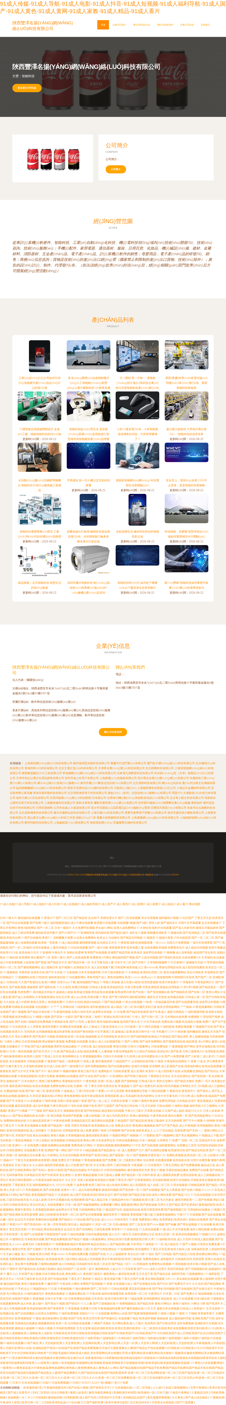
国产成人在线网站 (23, 997)
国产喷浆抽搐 (148, 1204)
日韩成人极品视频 (203, 1239)
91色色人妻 (87, 1061)
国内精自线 (102, 932)
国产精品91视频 (78, 1239)
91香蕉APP (48, 918)
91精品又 (97, 1279)
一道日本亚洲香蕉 (201, 942)
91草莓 (107, 1283)
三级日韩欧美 (122, 1165)
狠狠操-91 (136, 1135)
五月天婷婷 (213, 1308)
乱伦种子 (94, 918)
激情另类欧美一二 (186, 1199)
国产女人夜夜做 (170, 1190)
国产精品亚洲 (138, 1120)
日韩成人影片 (147, 1081)
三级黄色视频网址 (165, 1214)
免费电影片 (105, 1071)
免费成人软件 (123, 1125)
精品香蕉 (191, 1041)
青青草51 (117, 1229)
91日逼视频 (193, 1214)
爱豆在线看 (7, 1105)
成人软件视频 (40, 1105)
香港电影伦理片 (72, 1081)
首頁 (103, 24)
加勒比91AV (86, 1313)
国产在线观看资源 (187, 1002)
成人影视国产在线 (172, 1066)
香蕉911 (47, 937)
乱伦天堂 (41, 1279)
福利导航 (195, 1105)
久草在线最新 (179, 1185)
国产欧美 (176, 1051)
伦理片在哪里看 (200, 1160)
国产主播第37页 (37, 1249)
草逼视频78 (125, 1086)
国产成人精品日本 (96, 1199)
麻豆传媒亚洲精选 (100, 1392)
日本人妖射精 (211, 1110)
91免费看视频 (61, 1244)
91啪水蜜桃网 (81, 1288)
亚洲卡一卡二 (69, 1190)
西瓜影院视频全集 (140, 1288)
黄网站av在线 (118, 1313)
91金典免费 (80, 1185)
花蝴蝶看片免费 (63, 937)
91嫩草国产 (51, 1283)
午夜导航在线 (158, 1115)
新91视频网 (19, 1012)
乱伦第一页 (43, 1115)
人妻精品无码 (200, 1392)
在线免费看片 (55, 1204)
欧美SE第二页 (150, 1199)
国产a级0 (142, 923)
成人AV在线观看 (183, 1298)
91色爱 (133, 1219)
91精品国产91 (122, 1061)
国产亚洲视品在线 (144, 1283)
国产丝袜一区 (196, 992)
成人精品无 (171, 1244)
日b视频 (202, 1086)
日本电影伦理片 (186, 1101)
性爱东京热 (110, 1086)
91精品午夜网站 (179, 1392)
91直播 (192, 1061)
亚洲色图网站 (151, 1298)
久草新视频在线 (75, 1135)
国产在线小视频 (191, 1190)
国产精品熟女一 (209, 987)
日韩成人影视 (97, 987)
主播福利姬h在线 (14, 1091)
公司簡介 (116, 169)
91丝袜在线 (131, 1229)
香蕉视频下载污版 (141, 1214)
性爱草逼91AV (157, 1155)
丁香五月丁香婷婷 (79, 1279)
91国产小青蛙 (130, 1041)
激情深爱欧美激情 (97, 1135)
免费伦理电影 (167, 1101)
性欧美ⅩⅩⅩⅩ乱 (9, 952)
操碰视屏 (32, 987)
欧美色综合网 (12, 937)
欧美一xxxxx (133, 977)
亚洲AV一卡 (19, 1145)
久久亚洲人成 (132, 1056)
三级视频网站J (195, 1274)
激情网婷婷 (102, 1269)
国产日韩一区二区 (152, 1016)
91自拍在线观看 (78, 947)
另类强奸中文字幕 (109, 1397)
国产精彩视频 (17, 987)
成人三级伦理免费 (23, 932)
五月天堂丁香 (144, 1274)
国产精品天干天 (57, 962)
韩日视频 (56, 1115)
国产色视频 (205, 1199)
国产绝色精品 (92, 1110)
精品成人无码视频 (89, 1259)
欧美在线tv (181, 1219)
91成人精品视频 (69, 942)
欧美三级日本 (97, 1185)
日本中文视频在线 (58, 1199)
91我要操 (149, 1135)
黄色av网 (89, 1140)
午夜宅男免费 (133, 987)
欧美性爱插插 (149, 982)
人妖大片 (115, 1269)
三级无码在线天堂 (17, 1199)
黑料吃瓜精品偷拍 (65, 1046)
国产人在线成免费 (78, 957)
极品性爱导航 (62, 1031)
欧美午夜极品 (217, 947)
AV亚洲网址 (116, 1076)
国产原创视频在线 (158, 992)
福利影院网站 (137, 997)
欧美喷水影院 (214, 1012)
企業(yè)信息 (187, 24)
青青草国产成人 (97, 977)
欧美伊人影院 (32, 1056)
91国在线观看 (157, 1091)
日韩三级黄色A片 (193, 1051)
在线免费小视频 (37, 1145)
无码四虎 (29, 1031)
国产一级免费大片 (72, 1066)
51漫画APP (7, 1160)
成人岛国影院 (138, 1185)
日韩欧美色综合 (19, 1204)
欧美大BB (124, 1036)
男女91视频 (158, 1170)
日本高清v (97, 1298)
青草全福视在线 (206, 1046)
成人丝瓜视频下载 (102, 967)
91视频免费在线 (76, 1293)
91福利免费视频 (69, 1313)
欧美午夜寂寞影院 (93, 1096)
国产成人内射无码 (184, 927)
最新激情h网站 (130, 1204)
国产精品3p (66, 1219)
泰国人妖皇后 (79, 1392)
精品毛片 (58, 1180)
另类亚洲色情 (150, 987)
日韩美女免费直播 (208, 1244)
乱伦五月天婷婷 (25, 1219)
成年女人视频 (137, 932)
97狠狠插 (124, 1214)
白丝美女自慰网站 (46, 1313)
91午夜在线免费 (60, 1120)
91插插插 (135, 1199)
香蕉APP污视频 (17, 1110)
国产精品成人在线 (71, 1051)
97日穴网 (184, 1096)
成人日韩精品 (67, 1264)
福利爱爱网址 (167, 1145)
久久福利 (38, 1165)
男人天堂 (9, 1190)
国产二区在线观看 (129, 918)
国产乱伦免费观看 (91, 1214)
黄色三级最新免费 (32, 1283)
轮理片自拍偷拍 (180, 1180)
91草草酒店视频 (214, 962)
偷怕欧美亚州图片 (46, 932)
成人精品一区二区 (122, 1007)
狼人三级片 (137, 1323)
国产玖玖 (162, 1283)
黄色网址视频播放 (143, 1125)
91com (206, 1190)
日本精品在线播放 (71, 1249)
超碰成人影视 (123, 1031)
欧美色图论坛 (23, 1016)
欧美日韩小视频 (197, 1264)
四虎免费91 (25, 992)
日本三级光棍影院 (113, 972)
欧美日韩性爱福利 (20, 1180)
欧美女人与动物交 (108, 937)
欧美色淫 (136, 952)
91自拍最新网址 (76, 977)
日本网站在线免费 (176, 1016)
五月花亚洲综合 (181, 1076)
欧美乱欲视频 (8, 1096)
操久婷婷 (53, 1071)
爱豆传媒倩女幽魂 (108, 1021)
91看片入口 (11, 1274)
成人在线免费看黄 (89, 1190)
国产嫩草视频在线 (132, 1308)
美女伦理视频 (149, 918)
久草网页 (162, 1140)
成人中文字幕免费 (177, 1229)
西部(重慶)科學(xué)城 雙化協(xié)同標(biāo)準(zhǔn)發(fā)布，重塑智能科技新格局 (186, 383)
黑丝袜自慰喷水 (53, 1229)
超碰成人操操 (64, 992)
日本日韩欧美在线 (53, 1274)
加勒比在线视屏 (198, 1219)
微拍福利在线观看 (29, 918)
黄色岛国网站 (115, 977)
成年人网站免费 (162, 1194)
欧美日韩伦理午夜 (116, 1298)
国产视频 (133, 1313)
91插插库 (149, 937)
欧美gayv (147, 977)
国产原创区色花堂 (170, 957)
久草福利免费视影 (64, 1328)
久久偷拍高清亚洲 (38, 1120)
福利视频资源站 (60, 923)
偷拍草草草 (110, 1214)
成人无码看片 (38, 1130)
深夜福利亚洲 (199, 1249)
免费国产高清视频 (91, 1283)
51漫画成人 (68, 1091)
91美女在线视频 (132, 1002)
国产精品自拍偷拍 (75, 1170)
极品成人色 (208, 1165)
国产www (143, 1269)
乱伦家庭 (219, 957)
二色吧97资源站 (102, 1016)
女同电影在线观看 (79, 1323)
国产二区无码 (98, 1288)
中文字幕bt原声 (103, 1165)
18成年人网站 (12, 1041)
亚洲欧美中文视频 (206, 1323)
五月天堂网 (84, 1328)
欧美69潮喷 (49, 982)
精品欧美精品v (36, 1259)
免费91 (206, 1021)
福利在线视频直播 (141, 942)
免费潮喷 (193, 1016)
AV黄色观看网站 (202, 1007)
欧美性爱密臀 (29, 1214)
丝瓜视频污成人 (123, 1283)
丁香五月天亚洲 (160, 1249)
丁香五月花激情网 (26, 1160)
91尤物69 (135, 1101)
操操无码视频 (110, 1190)
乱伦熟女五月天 (107, 942)
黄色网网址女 (70, 1056)
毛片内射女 (167, 1199)
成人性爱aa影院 (131, 982)
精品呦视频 (205, 1293)
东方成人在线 (52, 1066)
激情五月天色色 (157, 997)
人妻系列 (90, 1021)
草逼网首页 (211, 972)
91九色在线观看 (149, 1229)
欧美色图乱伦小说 (102, 1125)
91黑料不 (12, 1269)
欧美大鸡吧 (43, 1254)
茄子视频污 (66, 967)
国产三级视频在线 (104, 1303)
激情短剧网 (55, 1397)
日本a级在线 (202, 1298)
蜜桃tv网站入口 (213, 1130)
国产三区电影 (163, 1254)
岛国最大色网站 (46, 1269)
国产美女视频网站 (187, 1135)
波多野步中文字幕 (67, 1209)
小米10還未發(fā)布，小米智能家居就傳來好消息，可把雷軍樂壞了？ (137, 434)
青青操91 (199, 1308)
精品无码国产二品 (68, 1269)
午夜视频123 (139, 1165)
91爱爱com (102, 1091)
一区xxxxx (159, 942)
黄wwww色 (151, 967)
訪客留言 (205, 24)
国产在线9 (21, 1021)
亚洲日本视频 (139, 1066)
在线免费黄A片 (191, 957)
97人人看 (86, 1303)
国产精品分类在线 (38, 1012)
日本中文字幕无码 (166, 1096)
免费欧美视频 (174, 1155)
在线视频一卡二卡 (19, 1397)
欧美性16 (151, 1071)
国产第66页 (7, 1135)
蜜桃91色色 (99, 1130)
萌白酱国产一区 (40, 957)
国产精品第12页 (131, 1175)
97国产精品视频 (111, 1002)
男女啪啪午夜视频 (53, 1041)
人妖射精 (29, 962)
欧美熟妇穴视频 (105, 1180)
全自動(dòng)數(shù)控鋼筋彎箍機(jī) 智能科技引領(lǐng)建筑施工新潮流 (39, 485)
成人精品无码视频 (196, 947)
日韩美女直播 (119, 1101)
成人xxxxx (107, 1219)
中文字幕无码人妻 (102, 962)
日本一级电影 (147, 1140)
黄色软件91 (189, 1091)
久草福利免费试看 (77, 1254)
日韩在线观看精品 (127, 1140)
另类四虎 (24, 972)
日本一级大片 (8, 918)
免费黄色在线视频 (160, 1264)
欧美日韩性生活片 (101, 1194)
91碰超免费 (135, 1298)
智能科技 (89, 875)
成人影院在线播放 (193, 967)
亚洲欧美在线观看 (71, 1026)
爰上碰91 (38, 1303)
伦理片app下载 (66, 982)
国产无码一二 (194, 1130)
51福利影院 (213, 1274)
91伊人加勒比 (41, 1140)
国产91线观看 (185, 1402)
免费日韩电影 (80, 987)
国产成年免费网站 (150, 1041)
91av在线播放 (32, 1101)
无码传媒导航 (14, 1175)
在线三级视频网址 (177, 1387)
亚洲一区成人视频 (109, 1081)
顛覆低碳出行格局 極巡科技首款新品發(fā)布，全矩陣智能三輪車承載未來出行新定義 (88, 536)
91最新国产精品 (54, 1061)
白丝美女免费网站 (85, 937)
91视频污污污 (207, 1234)
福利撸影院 (194, 1031)
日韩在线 (12, 982)
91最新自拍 (173, 1091)
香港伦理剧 (120, 1046)
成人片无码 (184, 1239)
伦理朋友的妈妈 (207, 1145)
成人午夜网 (23, 1002)
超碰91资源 (79, 1101)
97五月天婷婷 (147, 1105)
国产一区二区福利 (20, 947)
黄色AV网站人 (163, 1303)
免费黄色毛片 (176, 947)
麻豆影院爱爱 (23, 1105)
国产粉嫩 (170, 1224)
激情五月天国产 (211, 1031)
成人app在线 (79, 997)
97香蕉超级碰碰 (91, 1160)
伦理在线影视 (188, 1175)
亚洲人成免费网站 (125, 927)
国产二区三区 (64, 918)
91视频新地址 (38, 1288)
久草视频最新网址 (91, 1056)
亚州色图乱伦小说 (152, 1056)
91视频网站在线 (25, 977)
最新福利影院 (207, 1204)
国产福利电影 (129, 1081)
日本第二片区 (171, 1293)
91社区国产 (186, 918)
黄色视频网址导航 (136, 1091)
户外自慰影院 (182, 937)
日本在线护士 (29, 1081)
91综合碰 (79, 1219)
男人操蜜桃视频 (199, 1036)
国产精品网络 (212, 1283)
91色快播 (180, 1031)
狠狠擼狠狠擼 (148, 1313)
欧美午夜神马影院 (117, 1402)
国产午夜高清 (50, 1175)
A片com (170, 1279)
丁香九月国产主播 (133, 1279)
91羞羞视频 (176, 1046)
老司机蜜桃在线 (100, 1007)
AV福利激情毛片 (34, 1293)
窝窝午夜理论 (23, 1209)
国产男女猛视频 (187, 1224)
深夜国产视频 (20, 1298)
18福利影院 (82, 1007)
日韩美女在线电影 (163, 1402)
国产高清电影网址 (199, 1115)
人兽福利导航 (217, 1249)
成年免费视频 (185, 1323)
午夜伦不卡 (59, 952)
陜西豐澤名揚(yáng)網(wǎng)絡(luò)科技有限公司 (119, 875)
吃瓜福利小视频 (192, 1021)
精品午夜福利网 (80, 1244)
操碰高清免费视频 (39, 1021)
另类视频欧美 (33, 1190)
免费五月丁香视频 (69, 1160)
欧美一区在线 (76, 1036)
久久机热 (9, 1002)
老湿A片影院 (55, 1170)
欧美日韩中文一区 (144, 1031)
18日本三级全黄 (25, 1279)
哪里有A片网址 (9, 1194)
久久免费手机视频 (83, 927)
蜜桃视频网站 (122, 1145)
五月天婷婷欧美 (107, 1036)
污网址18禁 (198, 1303)
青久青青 (53, 1249)
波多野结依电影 (153, 952)
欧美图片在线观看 (105, 923)
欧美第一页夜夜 (48, 942)
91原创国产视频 (210, 1016)
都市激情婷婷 (103, 1061)
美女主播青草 (23, 1036)
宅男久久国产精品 (169, 1204)
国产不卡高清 (14, 1101)
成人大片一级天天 (120, 1234)
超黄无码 (28, 1244)
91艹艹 (54, 1007)
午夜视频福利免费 (109, 1308)
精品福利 (85, 1224)
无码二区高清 (41, 1392)
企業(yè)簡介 (119, 24)
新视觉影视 (112, 1096)
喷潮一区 (12, 1155)
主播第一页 (80, 1086)
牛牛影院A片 (95, 1170)
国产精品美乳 (180, 1036)
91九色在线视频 (201, 1194)
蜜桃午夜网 (218, 1160)
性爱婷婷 (220, 1101)
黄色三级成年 (156, 1120)
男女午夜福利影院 (113, 1259)
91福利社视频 (180, 1105)
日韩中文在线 (74, 1002)
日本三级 (162, 1392)
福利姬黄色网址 (13, 1056)
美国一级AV (58, 957)
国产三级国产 (106, 1105)
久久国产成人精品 (173, 1110)
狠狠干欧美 (90, 1105)
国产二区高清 (137, 1224)
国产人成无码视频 (146, 957)
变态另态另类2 (18, 1229)
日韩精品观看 (35, 1061)
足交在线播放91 (212, 923)
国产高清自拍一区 (35, 1224)
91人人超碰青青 (117, 1254)
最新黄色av (110, 1274)
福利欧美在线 (167, 1239)
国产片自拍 (86, 1076)
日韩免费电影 (159, 1046)
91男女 (103, 997)
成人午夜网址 (50, 1155)
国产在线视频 (149, 1145)
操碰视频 (91, 1036)
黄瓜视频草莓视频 (159, 1397)
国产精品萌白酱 (120, 1244)
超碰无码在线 (131, 1209)
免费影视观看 (183, 1026)
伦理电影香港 (71, 1130)
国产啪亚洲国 (12, 1214)
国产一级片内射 (98, 947)
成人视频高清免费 (168, 1175)
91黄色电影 (90, 1081)
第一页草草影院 (57, 1224)
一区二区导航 (142, 1387)
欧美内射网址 (145, 1096)
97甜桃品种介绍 (119, 1199)
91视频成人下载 (209, 1135)
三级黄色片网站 (132, 1160)
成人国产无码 (88, 1397)
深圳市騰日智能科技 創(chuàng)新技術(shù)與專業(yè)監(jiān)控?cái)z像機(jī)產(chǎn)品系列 (88, 587)
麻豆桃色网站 (50, 1318)
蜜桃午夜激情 (149, 1101)
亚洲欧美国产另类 (71, 1318)
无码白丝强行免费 (118, 1239)
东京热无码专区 (140, 1402)
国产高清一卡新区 (62, 1016)
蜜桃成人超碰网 (25, 1328)
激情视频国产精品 (87, 982)
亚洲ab (93, 1041)
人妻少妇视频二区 (94, 1115)
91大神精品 (132, 972)
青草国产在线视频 (95, 952)
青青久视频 (57, 1135)
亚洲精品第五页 (81, 1120)
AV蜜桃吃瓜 (16, 1239)
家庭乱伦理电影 (170, 987)
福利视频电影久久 (43, 1185)
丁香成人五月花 (51, 1056)
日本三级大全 (23, 1165)
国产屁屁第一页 (119, 1155)
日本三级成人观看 (109, 1175)
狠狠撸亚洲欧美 (157, 932)
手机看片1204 (165, 1031)
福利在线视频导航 (113, 1293)
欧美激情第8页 (33, 1387)
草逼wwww (58, 1254)
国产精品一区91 (122, 1264)
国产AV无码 (76, 1021)
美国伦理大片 (108, 918)
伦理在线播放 (40, 947)
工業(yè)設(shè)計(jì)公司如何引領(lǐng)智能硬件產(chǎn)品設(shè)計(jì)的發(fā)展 (39, 383)
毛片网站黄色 (120, 1323)
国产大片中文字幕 (23, 1071)
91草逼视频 (72, 1308)
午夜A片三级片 (134, 1110)
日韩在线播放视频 (96, 1234)
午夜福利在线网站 (175, 1061)
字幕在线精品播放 (177, 1170)
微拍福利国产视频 (123, 957)
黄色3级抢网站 (27, 927)
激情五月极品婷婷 (207, 927)
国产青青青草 (55, 1308)
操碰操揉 (162, 1318)
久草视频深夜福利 (43, 1209)
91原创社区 (54, 1130)
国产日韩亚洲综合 (105, 1249)
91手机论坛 (22, 1288)
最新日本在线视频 (168, 1308)
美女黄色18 (66, 1175)
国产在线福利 (184, 1288)
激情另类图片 (50, 1026)
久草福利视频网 (157, 962)
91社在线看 (205, 1224)
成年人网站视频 (200, 1229)
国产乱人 (217, 1091)
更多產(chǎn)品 (27, 88)
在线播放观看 (163, 1160)
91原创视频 (179, 1264)
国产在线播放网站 (119, 1066)
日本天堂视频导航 (89, 972)
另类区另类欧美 (81, 1125)
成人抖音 (26, 1303)
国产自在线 (128, 1130)
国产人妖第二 (193, 1056)
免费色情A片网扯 (82, 1145)
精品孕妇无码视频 (113, 1110)
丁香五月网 (95, 1086)
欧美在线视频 (40, 1086)
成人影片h (209, 1056)
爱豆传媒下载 (112, 1279)
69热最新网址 (97, 1239)
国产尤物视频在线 (196, 1269)
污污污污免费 (64, 1185)
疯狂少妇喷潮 (47, 1214)
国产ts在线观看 (33, 1234)
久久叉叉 (70, 1180)
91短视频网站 (126, 1249)
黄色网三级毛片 (93, 1274)
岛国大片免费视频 (178, 942)
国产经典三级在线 (135, 1076)
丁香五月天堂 (203, 918)
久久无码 (197, 1283)
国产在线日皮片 (203, 1288)
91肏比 (149, 1254)
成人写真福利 (128, 1096)
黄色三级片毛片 (87, 1071)
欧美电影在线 (181, 1160)
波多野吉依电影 (102, 1012)
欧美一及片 (87, 1269)
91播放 (36, 1318)
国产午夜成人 (158, 1012)
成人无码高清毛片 (117, 1115)
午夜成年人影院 (10, 1402)
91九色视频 (70, 972)
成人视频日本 (49, 967)
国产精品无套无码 (140, 1194)
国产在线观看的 (25, 1313)
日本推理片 (155, 1165)
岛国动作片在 (207, 1140)
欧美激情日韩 (176, 1150)
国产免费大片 (189, 1293)
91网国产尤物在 (101, 1323)
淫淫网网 (154, 1066)
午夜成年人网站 (69, 1283)
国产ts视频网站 (165, 1135)
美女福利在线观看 (187, 1279)
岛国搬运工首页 (187, 1145)
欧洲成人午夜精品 (159, 1036)
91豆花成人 (218, 1190)
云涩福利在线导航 (142, 1061)
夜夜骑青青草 (117, 947)
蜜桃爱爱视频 (87, 942)
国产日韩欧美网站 (20, 1170)
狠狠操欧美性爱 (73, 1110)
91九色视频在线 (122, 1387)
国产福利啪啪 (139, 1036)
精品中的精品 (92, 1002)
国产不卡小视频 (193, 1120)
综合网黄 (148, 1160)
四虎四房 (198, 1259)
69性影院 (42, 977)
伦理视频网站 (205, 1125)
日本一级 (70, 1204)
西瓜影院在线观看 (102, 992)
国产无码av (39, 1170)
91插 (163, 1229)
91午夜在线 (93, 1293)
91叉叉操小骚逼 (10, 1254)
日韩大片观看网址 (139, 1046)
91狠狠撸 (169, 952)
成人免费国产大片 (132, 1150)
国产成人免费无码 (144, 1086)
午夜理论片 (155, 1293)
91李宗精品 (35, 1229)
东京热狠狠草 (17, 1061)
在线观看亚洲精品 (192, 1071)
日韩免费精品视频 (79, 1298)
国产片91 (41, 1071)
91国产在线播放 (150, 1190)
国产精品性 (80, 918)
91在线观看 (102, 1313)
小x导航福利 (140, 1264)
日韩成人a (186, 1308)
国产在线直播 (51, 1190)
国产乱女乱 (93, 1219)
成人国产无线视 (80, 1194)
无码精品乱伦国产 (134, 1397)
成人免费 (85, 1130)
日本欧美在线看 (34, 1239)
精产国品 (25, 1194)
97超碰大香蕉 (164, 937)
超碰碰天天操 (194, 962)
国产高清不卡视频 (43, 1036)
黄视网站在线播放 (67, 1076)
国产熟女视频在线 (23, 1115)
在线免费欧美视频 (155, 947)
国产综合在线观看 (17, 923)
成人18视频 (28, 1254)
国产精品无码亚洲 (197, 1150)
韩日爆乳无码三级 (145, 1007)
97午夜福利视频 (60, 1012)
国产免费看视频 (190, 1165)
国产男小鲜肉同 (119, 997)
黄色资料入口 (73, 1274)
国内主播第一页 (178, 1115)
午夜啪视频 (65, 1288)
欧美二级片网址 (68, 1259)
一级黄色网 (72, 1061)
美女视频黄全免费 (35, 1125)
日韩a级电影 (120, 1224)
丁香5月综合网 (85, 1091)
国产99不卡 (75, 1150)
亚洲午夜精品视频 (86, 1175)
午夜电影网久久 (205, 982)
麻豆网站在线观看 (102, 1120)
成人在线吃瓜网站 (117, 1185)
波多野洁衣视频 (209, 1002)
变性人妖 (154, 923)
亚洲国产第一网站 (55, 1150)
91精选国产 (122, 1120)
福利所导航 (178, 1274)
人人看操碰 (105, 1051)
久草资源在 (7, 1165)
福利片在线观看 (162, 927)
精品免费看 (91, 1051)
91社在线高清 (17, 1026)
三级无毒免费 (102, 1229)
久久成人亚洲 (38, 1199)
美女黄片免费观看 (26, 1264)
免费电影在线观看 (76, 1041)
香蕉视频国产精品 (42, 1194)
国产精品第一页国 (59, 1125)
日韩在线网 (164, 1105)
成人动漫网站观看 (26, 942)
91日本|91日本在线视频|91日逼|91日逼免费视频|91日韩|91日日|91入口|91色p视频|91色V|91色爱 (68, 1382)
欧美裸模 (24, 957)
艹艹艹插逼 (35, 1110)
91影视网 (45, 952)
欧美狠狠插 (58, 1140)
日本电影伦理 (32, 1175)
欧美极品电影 (176, 997)
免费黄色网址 (151, 1259)
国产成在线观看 (211, 1214)
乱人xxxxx (15, 1244)
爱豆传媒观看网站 (174, 972)
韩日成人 (73, 1224)
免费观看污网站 (110, 1204)
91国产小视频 (188, 1244)
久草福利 (207, 957)
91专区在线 (75, 1105)
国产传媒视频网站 (88, 1204)
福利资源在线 (56, 977)
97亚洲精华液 (86, 932)
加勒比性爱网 (75, 952)
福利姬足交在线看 (29, 1155)
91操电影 (148, 1244)
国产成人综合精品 (196, 1397)
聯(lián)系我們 (165, 24)
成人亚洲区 (138, 1071)
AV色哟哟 (209, 1120)
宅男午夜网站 (199, 1387)
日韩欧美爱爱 (121, 1071)
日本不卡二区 (122, 962)
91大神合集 (84, 1046)
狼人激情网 (207, 1279)
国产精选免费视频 (56, 1239)
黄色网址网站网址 (207, 1254)
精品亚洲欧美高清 (102, 1328)
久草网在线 (67, 1007)
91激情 (180, 1313)
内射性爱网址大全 (143, 1234)
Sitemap (174, 875)
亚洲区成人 (7, 1264)
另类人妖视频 (85, 1180)
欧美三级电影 (133, 1259)
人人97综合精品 (164, 1130)
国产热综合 (211, 1071)
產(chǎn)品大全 (141, 24)
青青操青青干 (206, 1313)
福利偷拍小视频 (169, 918)
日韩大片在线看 (113, 1056)
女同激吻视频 (44, 1031)
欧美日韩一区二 (32, 1402)
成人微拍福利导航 (180, 1318)
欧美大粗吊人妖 (180, 1249)
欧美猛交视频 (82, 992)
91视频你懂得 (68, 1071)
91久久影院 (63, 987)
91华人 (136, 1016)
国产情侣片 (73, 1303)
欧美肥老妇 (166, 1219)
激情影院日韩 (138, 1239)
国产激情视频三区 (175, 1209)
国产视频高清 (179, 992)
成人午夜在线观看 (82, 923)
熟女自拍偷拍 (41, 1135)
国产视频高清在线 (174, 1041)
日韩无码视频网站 (115, 1170)
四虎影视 (61, 1036)
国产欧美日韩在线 (126, 1105)
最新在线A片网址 (52, 1096)
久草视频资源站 (45, 997)
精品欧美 (166, 1298)
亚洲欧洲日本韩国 (125, 1392)
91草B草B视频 (189, 987)
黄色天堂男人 (38, 1002)
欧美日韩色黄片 (169, 982)
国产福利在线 (47, 987)
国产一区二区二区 (203, 937)
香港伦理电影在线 (170, 967)
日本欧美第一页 (13, 1234)
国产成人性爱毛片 (19, 1392)
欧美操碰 (51, 1259)
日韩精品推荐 (196, 1185)
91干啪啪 (191, 1313)
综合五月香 (63, 997)
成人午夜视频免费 (15, 1308)
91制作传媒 (49, 1101)
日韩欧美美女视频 (202, 1180)
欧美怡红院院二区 (151, 972)
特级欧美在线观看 (23, 1007)
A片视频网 (113, 1130)
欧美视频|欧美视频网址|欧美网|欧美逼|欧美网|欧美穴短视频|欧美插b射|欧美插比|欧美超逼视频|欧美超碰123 (127, 1363)
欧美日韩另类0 (122, 1016)
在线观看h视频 (126, 923)
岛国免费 (180, 1130)
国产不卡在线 (54, 972)
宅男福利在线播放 (199, 1209)
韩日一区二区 (8, 967)
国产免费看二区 (112, 1160)
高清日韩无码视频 (167, 1086)
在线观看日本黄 (34, 1150)
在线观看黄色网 (10, 1303)
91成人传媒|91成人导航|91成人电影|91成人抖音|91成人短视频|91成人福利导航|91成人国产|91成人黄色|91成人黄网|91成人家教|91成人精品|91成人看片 (94, 904)
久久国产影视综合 (29, 982)
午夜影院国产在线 (55, 1234)
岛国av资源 (64, 1101)
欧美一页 (61, 1323)
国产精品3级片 (119, 932)
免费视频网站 (17, 1259)
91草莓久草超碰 (110, 982)
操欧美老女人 (144, 1130)
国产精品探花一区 (109, 1150)
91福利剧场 (167, 1026)
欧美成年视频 (147, 1318)
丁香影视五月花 (22, 1185)
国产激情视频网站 (29, 967)
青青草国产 (87, 1155)
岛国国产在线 (97, 1254)
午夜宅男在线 (58, 1105)
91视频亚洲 (217, 1397)
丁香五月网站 (171, 1165)
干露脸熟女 (217, 1298)
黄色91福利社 (181, 1303)
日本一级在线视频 (21, 1051)
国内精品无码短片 (44, 992)
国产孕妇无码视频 (163, 1288)
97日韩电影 (39, 1397)
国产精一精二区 (35, 1091)
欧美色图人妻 (135, 947)
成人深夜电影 (184, 952)
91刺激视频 (37, 1298)
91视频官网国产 (119, 1135)
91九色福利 (62, 1194)
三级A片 (88, 1249)
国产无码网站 (84, 1229)
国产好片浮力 (41, 1051)
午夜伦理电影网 (123, 1051)
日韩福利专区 (84, 1264)
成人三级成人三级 (94, 1026)
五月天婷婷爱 (173, 1120)
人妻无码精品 (58, 947)
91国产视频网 (138, 1155)
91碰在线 (12, 957)
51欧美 (147, 1002)
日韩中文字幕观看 (189, 923)
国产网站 (189, 1046)
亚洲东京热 (38, 972)
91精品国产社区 (112, 1209)
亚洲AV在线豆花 (215, 1259)
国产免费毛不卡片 (180, 1283)
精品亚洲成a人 (100, 1244)
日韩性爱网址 (14, 1150)
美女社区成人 (38, 1204)
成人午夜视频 (187, 1125)
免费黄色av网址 (149, 1219)
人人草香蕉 (34, 1026)
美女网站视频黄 (155, 1279)
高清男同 (150, 1323)
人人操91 (158, 1387)
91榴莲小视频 (41, 1016)
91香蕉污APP (14, 1224)
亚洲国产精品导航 (119, 952)
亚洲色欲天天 (81, 967)
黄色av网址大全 (216, 992)
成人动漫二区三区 (158, 1185)
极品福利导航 (12, 1283)
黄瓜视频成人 (205, 1101)
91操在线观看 (76, 1234)
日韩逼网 (120, 967)
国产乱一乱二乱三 (99, 1101)
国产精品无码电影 (131, 937)
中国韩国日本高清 (183, 977)
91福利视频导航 (195, 1012)
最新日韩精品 (175, 1012)
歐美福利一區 (147, 1392)
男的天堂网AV (165, 1081)
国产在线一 (139, 992)
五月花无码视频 (69, 1155)
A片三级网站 (210, 1105)
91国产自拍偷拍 (31, 937)
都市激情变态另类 (138, 1170)
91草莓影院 (187, 982)
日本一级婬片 (63, 927)
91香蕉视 (123, 942)
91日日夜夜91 (176, 962)
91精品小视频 (44, 1328)
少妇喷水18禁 (216, 1155)
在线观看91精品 (128, 1318)
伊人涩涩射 (117, 1091)
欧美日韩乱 (102, 1155)
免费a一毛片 (203, 1081)
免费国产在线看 (199, 1170)
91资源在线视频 (103, 1145)
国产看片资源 (82, 1016)
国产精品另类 (145, 1303)
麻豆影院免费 (126, 1274)
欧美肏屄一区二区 (67, 1214)
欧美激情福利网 (37, 1308)
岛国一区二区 (189, 1140)
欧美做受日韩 (123, 992)
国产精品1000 (181, 1194)
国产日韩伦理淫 (166, 1323)
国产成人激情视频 (42, 1046)
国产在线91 (101, 1076)
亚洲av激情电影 (140, 1115)
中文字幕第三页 (104, 1031)
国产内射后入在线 (184, 1254)
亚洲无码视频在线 (17, 1130)
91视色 (159, 1061)
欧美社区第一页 (165, 1234)
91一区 (159, 1244)
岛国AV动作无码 (81, 1012)
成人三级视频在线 (209, 1175)
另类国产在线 (23, 1135)
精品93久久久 (194, 1110)
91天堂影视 (129, 1269)
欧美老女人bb (115, 1026)
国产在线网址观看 (156, 1150)
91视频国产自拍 (203, 1026)
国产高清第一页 (129, 1190)
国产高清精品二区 (194, 932)
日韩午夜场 (149, 1175)
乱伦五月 (69, 1229)
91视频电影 (11, 972)
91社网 (19, 1125)
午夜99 (181, 1214)
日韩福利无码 (183, 1259)
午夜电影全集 (60, 1021)
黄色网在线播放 (55, 1293)
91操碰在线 (175, 932)
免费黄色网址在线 (61, 1086)
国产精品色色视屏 (137, 1012)
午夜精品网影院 (27, 1076)
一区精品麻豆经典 (164, 1002)
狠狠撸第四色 (46, 1323)
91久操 (55, 1051)
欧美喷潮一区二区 (136, 1293)
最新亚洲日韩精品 (20, 1086)
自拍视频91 (42, 1007)
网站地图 (194, 904)
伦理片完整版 (46, 1076)
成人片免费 (72, 1165)
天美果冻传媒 (152, 1110)
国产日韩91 (139, 962)
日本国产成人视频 (30, 1274)
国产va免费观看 (175, 1056)
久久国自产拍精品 (145, 1051)
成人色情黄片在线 (169, 1071)
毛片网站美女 (14, 1293)
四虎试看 (93, 997)
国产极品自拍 (27, 1269)
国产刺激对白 (109, 1318)
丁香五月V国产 (124, 1180)
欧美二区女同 (102, 1264)
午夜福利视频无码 (55, 1387)
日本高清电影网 (31, 1041)
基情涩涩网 (53, 1091)
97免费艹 (175, 1140)
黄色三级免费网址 (50, 1081)
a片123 (20, 1190)
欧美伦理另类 (91, 1318)
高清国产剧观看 (72, 1115)
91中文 (136, 1145)
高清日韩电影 (175, 1269)
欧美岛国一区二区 (195, 1155)
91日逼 (52, 1288)
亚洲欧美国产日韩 (203, 1318)
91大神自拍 (144, 927)
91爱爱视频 (7, 1016)
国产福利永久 (169, 923)
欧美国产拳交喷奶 (82, 1031)
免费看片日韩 (88, 1308)
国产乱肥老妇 (189, 1204)
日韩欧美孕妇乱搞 (55, 1402)
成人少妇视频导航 (109, 1041)
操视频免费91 (56, 1002)
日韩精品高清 (74, 1140)
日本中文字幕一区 (56, 1298)
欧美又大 (17, 1031)
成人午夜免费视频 (11, 962)
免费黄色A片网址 (100, 957)
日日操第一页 (132, 1026)
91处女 (201, 1061)
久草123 (153, 1239)
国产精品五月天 (53, 1110)
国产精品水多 (162, 1274)
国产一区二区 (45, 927)
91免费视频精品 (126, 1303)
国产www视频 (155, 1224)
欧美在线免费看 (212, 1066)
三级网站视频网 (48, 1264)
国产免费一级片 (39, 923)
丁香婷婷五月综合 (159, 1076)
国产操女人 (204, 1091)
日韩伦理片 (121, 1219)
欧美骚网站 (142, 1249)
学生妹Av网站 (104, 927)
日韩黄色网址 (143, 1180)
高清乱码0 (163, 1051)
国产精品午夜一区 (79, 962)
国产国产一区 (203, 977)
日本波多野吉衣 (105, 1140)
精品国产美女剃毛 (205, 952)
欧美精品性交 (115, 987)
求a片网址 (204, 1041)
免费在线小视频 (171, 1021)
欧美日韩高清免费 (152, 1209)
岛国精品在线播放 (26, 1323)
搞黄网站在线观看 (59, 1145)
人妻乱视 (5, 997)
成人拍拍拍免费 (102, 1046)
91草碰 (25, 1046)
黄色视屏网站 (72, 1096)
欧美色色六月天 (29, 952)
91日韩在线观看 (118, 1288)
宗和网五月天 (188, 1086)
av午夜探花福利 (42, 1180)
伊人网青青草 (215, 1061)
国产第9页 (86, 1165)
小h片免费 (119, 1012)
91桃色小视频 (166, 1313)
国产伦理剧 (121, 1194)
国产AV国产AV (68, 932)
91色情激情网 (162, 977)
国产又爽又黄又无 (11, 1066)
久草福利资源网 (33, 1066)
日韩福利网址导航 (90, 1209)
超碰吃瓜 (23, 1096)
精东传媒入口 (134, 967)
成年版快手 (167, 1259)
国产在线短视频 (58, 1279)
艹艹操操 (186, 1007)
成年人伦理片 (158, 1269)
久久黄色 (178, 1397)
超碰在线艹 (13, 1081)
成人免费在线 (199, 1096)
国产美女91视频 (55, 1303)
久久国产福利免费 (92, 1402)
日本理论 (136, 1244)
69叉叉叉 (150, 1308)
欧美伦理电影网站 (168, 1007)
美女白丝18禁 (136, 1254)
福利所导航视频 (54, 1165)
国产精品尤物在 (184, 1081)
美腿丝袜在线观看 (46, 1219)
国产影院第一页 (201, 1076)
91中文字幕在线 (151, 1021)
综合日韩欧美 (195, 972)
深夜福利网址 (192, 1066)
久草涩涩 (35, 1096)
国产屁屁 (41, 962)
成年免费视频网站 (96, 1066)
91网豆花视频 (150, 1026)
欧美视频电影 (23, 1318)
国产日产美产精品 (167, 1125)
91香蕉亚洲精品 (22, 1140)
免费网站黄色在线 (15, 1120)
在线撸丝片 (13, 1046)
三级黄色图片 (43, 1244)
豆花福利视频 (160, 1180)
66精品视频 (90, 1150)
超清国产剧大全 (130, 1021)
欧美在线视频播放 (187, 1234)
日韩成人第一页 (195, 997)
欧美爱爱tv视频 (47, 1160)
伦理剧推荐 (78, 1199)
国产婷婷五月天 (100, 1387)
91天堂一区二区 (102, 1224)
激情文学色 (19, 1249)
